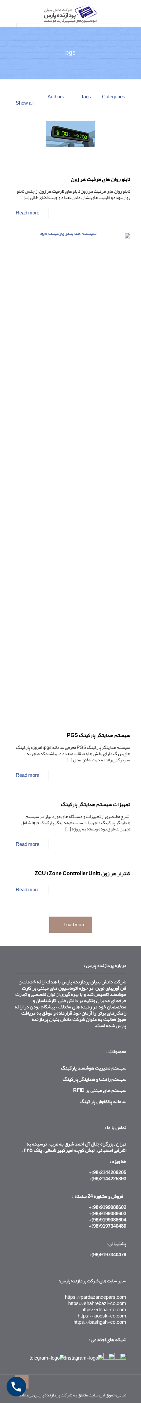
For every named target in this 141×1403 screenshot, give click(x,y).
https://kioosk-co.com (102, 1316)
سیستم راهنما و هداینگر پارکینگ (94, 1079)
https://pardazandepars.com (95, 1297)
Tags (86, 97)
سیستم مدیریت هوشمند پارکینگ (93, 1068)
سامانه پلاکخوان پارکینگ (103, 1101)
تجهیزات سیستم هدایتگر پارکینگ (95, 804)
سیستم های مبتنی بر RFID (99, 1090)
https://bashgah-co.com (99, 1322)
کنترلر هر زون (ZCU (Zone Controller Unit (82, 873)
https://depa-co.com (103, 1310)
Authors (56, 97)
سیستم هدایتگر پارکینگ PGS (98, 735)
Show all (24, 103)
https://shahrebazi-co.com (97, 1303)
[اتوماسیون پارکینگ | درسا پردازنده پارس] (70, 13)
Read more (27, 213)
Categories (113, 97)
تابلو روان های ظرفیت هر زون (100, 179)
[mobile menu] (12, 13)
